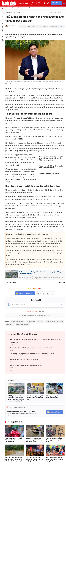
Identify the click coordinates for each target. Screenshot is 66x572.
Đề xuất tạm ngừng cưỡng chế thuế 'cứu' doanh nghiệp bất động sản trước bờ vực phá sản (35, 341)
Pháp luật (28, 7)
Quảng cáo (38, 3)
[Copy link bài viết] (48, 293)
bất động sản (31, 321)
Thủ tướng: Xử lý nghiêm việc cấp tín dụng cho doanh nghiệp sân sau (32, 354)
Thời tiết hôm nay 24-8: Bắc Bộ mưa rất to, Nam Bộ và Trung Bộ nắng (14, 439)
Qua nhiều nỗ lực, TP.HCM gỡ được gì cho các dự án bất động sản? (31, 348)
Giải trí (62, 7)
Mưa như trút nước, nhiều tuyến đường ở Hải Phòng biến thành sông (34, 439)
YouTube (26, 3)
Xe (43, 7)
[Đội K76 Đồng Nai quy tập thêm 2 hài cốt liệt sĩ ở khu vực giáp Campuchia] (55, 450)
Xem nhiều (10, 7)
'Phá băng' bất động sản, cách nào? (50, 173)
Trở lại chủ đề (11, 12)
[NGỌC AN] (6, 26)
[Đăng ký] (54, 412)
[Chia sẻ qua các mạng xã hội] (52, 293)
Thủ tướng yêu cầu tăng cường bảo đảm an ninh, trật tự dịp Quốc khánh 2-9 (34, 459)
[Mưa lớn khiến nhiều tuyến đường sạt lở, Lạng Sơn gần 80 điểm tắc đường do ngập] (14, 450)
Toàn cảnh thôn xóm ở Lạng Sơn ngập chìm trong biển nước (54, 439)
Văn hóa (58, 7)
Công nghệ (39, 7)
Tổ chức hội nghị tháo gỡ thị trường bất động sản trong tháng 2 (51, 166)
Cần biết (32, 3)
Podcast (20, 3)
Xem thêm (10, 371)
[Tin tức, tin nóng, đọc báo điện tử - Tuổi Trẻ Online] (8, 3)
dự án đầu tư (10, 324)
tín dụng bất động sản (17, 321)
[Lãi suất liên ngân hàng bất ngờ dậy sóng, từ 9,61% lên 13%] (35, 388)
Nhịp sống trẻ (52, 7)
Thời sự (19, 7)
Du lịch (46, 7)
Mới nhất (6, 7)
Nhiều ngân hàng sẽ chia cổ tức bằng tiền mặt (53, 396)
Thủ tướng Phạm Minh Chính (54, 321)
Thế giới (23, 7)
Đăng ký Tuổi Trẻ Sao (55, 3)
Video (15, 7)
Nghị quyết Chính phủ (22, 324)
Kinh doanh (33, 7)
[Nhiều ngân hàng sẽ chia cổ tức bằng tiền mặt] (54, 388)
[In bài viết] (2, 40)
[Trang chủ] (2, 8)
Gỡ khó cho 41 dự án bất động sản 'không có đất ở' (26, 365)
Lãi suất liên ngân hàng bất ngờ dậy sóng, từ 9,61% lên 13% (35, 397)
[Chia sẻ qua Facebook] (44, 293)
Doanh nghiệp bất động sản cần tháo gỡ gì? (24, 359)
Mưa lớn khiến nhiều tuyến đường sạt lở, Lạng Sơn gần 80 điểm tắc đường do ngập (13, 459)
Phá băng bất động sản (27, 334)
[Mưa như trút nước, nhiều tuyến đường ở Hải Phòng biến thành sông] (35, 431)
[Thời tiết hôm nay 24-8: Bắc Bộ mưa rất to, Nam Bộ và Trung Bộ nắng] (14, 431)
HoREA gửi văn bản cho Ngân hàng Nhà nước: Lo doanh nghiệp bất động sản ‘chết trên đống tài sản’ (51, 158)
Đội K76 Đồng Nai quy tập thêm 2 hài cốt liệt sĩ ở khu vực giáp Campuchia (54, 459)
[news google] (57, 26)
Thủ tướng (40, 321)
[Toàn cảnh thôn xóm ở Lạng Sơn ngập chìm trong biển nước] (55, 431)
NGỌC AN (11, 26)
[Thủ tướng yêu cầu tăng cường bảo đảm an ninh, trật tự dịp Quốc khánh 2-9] (35, 450)
